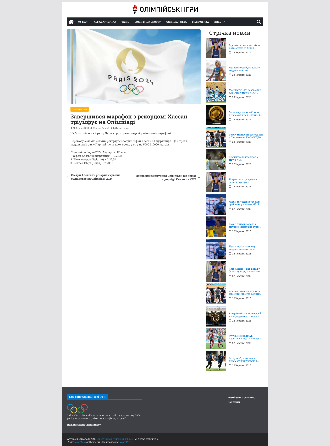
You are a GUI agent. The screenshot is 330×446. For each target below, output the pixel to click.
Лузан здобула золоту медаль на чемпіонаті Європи (242, 248)
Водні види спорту (148, 21)
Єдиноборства (176, 21)
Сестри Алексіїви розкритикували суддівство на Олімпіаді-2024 (95, 176)
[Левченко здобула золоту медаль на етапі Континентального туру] (216, 70)
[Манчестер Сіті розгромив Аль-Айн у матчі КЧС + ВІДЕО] (216, 92)
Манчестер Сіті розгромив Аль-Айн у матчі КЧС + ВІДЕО (245, 91)
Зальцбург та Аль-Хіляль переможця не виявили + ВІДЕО (244, 114)
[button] (223, 21)
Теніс (125, 21)
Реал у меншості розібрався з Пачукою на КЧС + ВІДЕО (246, 136)
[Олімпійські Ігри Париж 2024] (71, 22)
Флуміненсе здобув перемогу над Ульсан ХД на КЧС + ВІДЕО (246, 337)
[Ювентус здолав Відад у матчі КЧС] (216, 159)
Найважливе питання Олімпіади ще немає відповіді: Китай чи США (166, 177)
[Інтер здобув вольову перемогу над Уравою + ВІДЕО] (216, 361)
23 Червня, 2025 (241, 52)
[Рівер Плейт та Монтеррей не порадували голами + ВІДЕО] (216, 316)
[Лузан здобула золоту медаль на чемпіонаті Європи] (216, 249)
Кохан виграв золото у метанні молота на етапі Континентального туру (244, 226)
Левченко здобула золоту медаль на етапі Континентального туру (244, 69)
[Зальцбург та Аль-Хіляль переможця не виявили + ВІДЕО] (216, 115)
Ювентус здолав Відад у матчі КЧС (243, 158)
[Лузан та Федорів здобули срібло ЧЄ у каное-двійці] (216, 204)
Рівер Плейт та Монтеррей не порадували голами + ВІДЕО (245, 315)
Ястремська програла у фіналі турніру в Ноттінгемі (243, 181)
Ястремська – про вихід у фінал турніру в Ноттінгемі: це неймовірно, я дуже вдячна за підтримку (246, 270)
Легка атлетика (105, 21)
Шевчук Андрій (101, 128)
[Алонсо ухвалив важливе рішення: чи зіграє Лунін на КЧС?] (216, 294)
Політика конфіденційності (84, 424)
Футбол (83, 21)
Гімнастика (200, 21)
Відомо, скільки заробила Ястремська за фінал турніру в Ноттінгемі (244, 47)
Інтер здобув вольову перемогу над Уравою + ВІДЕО (243, 360)
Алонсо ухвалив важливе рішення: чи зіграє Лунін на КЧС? (244, 293)
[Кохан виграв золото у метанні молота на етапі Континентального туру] (216, 226)
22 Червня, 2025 (241, 164)
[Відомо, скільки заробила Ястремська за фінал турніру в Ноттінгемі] (216, 48)
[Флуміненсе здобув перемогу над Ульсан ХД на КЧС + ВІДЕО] (216, 338)
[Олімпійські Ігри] (77, 404)
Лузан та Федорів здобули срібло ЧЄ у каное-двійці (245, 203)
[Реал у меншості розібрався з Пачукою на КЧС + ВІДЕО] (216, 137)
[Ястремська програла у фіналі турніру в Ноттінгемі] (216, 182)
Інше (217, 21)
